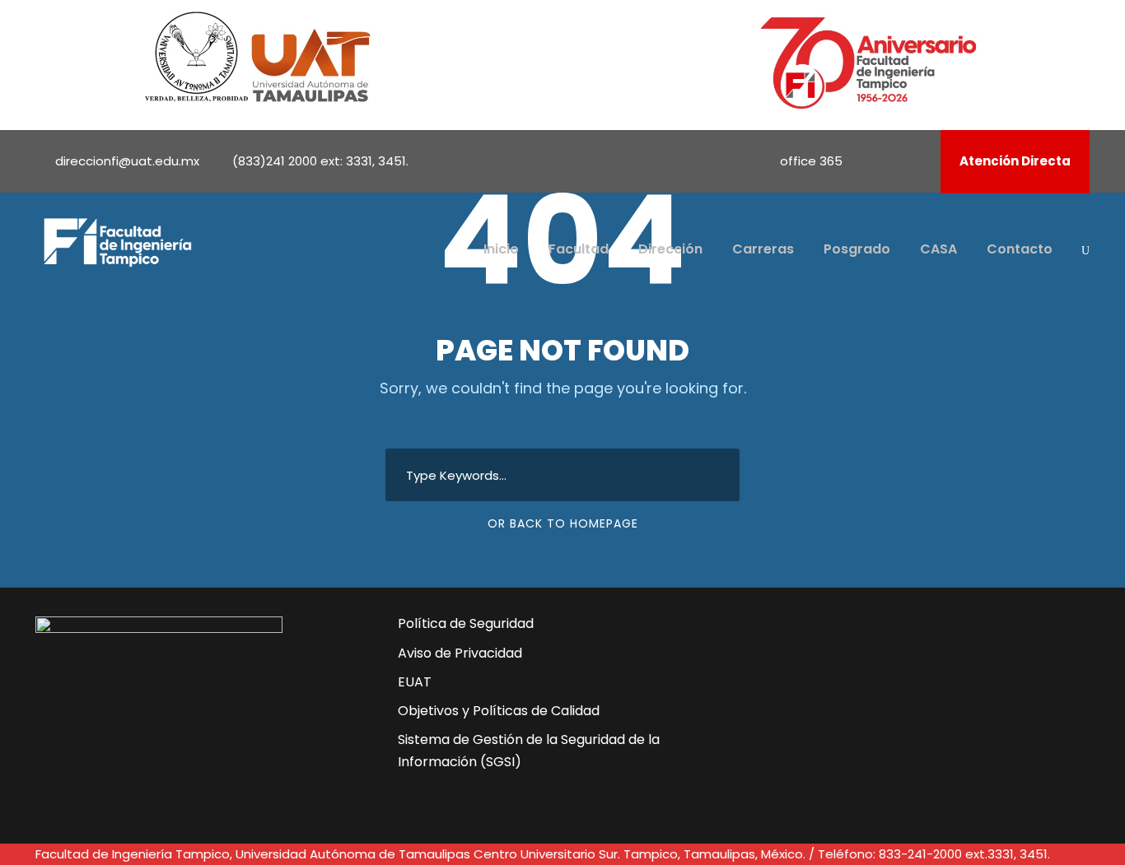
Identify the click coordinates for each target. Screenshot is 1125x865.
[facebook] (872, 161)
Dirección (670, 249)
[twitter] (853, 708)
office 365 (811, 161)
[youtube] (894, 161)
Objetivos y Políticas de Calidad (499, 710)
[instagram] (917, 161)
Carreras (763, 249)
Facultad (578, 249)
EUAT (415, 681)
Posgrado (857, 249)
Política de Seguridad (466, 623)
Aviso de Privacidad (460, 653)
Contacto (1020, 249)
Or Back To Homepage (563, 523)
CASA (938, 249)
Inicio (501, 249)
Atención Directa (1015, 161)
